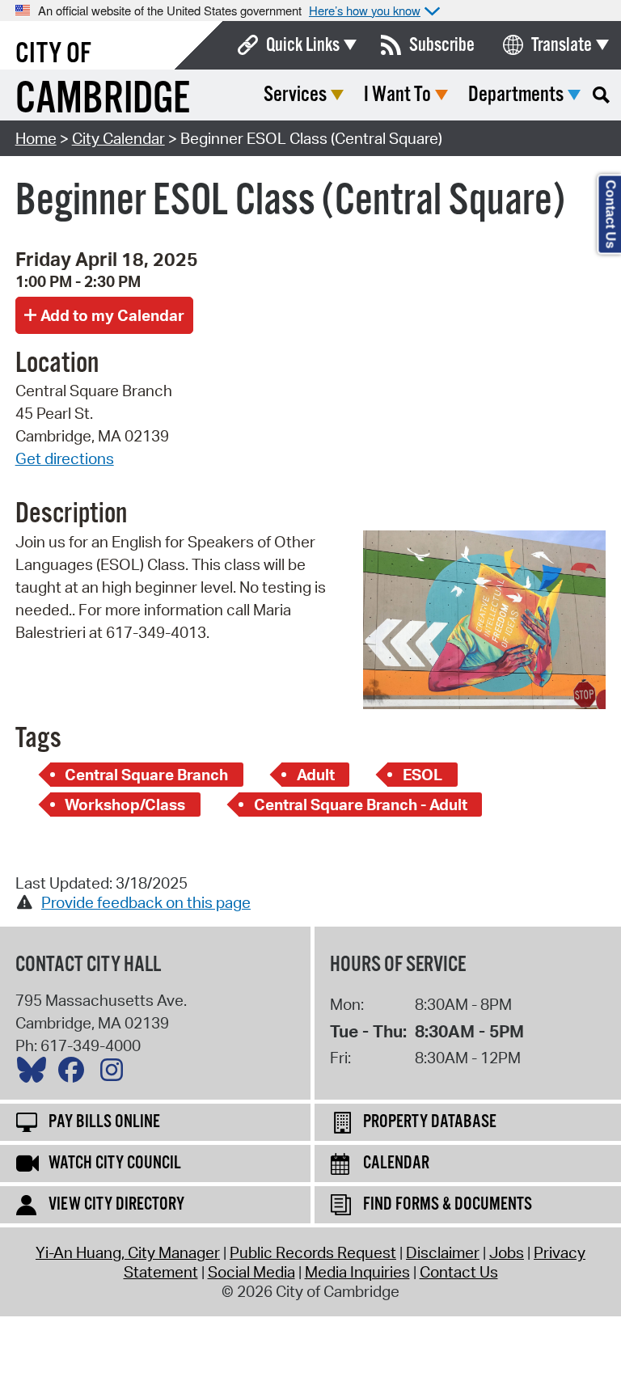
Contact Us (459, 1272)
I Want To (397, 95)
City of (53, 54)
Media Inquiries (357, 1272)
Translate (561, 45)
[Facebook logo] (75, 1073)
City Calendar (118, 138)
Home (36, 138)
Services (295, 95)
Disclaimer (442, 1252)
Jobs (506, 1252)
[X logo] (35, 1073)
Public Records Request (313, 1252)
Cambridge (102, 100)
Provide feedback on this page (146, 902)
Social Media (251, 1272)
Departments (516, 95)
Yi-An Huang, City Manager (128, 1252)
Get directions (64, 458)
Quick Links (303, 45)
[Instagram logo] (115, 1073)
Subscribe (442, 45)
